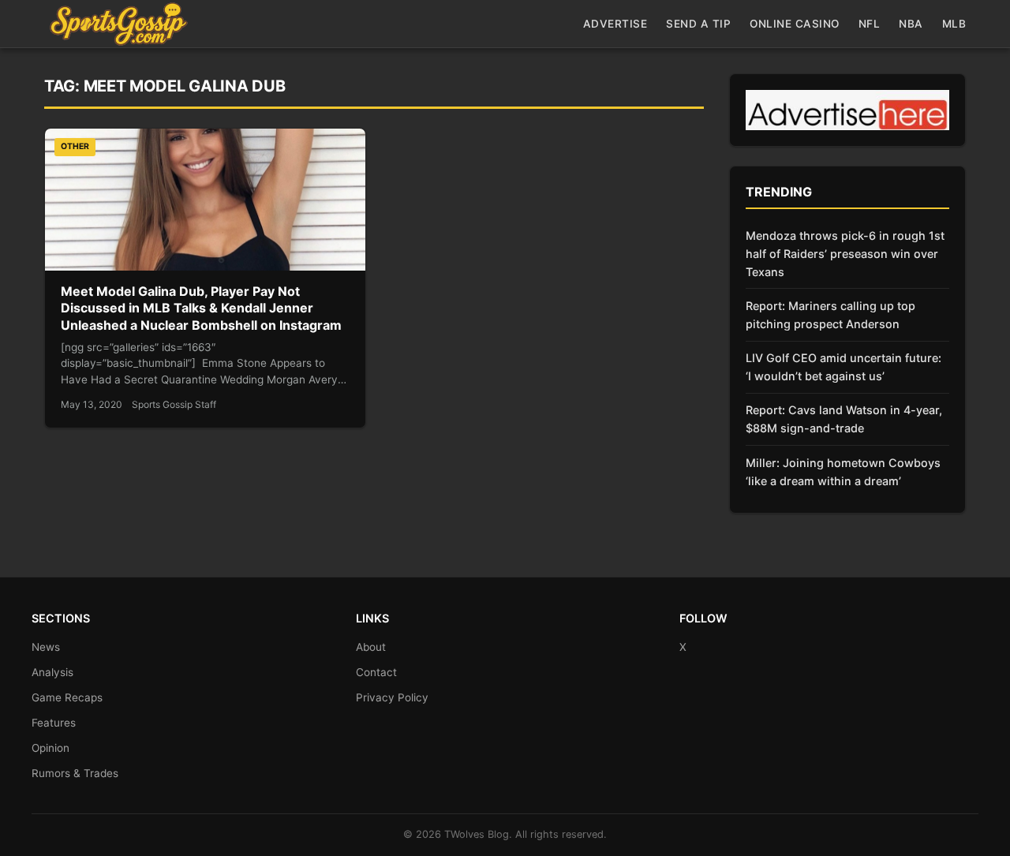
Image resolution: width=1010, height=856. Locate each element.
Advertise (615, 23)
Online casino (795, 23)
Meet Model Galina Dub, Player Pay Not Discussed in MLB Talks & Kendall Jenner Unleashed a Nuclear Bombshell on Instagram (201, 308)
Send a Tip (698, 23)
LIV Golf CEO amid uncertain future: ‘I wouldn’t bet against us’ (843, 367)
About (371, 647)
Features (54, 722)
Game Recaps (67, 697)
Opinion (50, 748)
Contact (376, 672)
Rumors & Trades (75, 773)
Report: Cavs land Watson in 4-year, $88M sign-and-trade (844, 419)
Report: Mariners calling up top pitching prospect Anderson (830, 315)
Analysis (52, 672)
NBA (911, 23)
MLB (954, 23)
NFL (869, 23)
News (46, 647)
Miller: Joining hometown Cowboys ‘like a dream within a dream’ (843, 472)
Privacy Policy (392, 697)
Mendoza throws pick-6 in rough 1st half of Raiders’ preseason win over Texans (845, 253)
